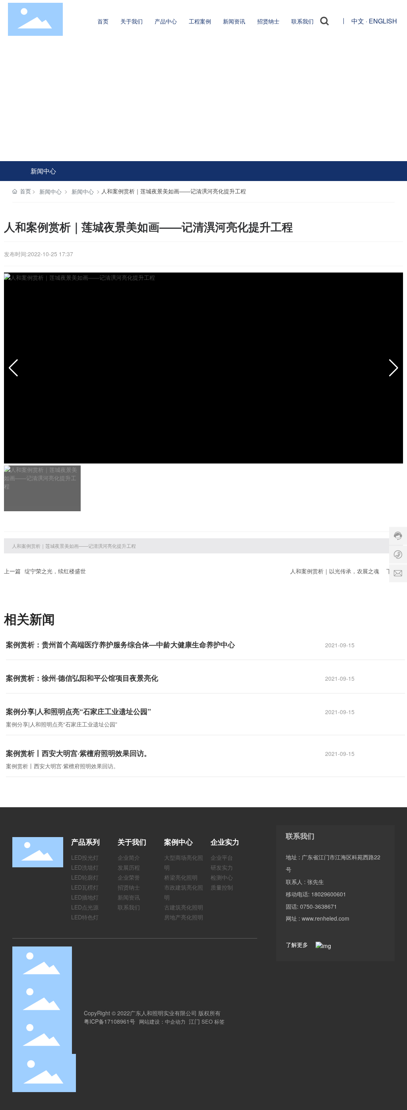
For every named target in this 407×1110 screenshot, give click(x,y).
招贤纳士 (129, 887)
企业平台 (222, 857)
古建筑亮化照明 (183, 907)
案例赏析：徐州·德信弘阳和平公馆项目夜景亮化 (82, 678)
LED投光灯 (85, 857)
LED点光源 (85, 907)
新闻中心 (43, 170)
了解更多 (298, 944)
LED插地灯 (85, 897)
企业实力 (225, 842)
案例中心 (178, 842)
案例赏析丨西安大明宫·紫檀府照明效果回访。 (78, 753)
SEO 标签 (213, 1021)
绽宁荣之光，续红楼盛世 (55, 571)
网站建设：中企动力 (162, 1021)
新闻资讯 (129, 897)
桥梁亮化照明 (181, 877)
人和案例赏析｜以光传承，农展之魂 (334, 571)
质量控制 (222, 887)
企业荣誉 (129, 877)
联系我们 (129, 907)
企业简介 (129, 857)
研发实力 (222, 867)
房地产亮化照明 (183, 917)
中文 (357, 20)
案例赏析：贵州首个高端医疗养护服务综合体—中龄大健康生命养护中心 (120, 644)
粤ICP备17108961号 (109, 1021)
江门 (194, 1021)
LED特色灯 (85, 917)
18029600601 (328, 894)
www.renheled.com (325, 918)
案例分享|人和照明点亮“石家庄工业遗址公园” (78, 711)
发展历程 (129, 867)
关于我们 (132, 842)
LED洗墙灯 (85, 867)
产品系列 (85, 842)
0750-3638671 (318, 906)
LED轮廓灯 (85, 877)
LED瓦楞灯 (85, 887)
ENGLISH (383, 20)
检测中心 (222, 877)
